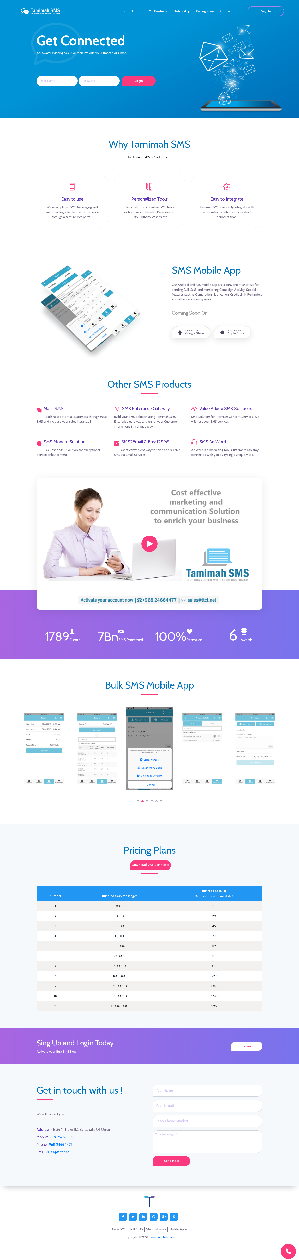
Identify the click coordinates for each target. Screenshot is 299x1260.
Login (247, 1046)
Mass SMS (119, 1229)
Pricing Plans (205, 11)
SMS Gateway (156, 1229)
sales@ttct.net (57, 1152)
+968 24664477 (59, 1144)
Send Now (171, 1161)
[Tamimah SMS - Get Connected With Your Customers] (149, 544)
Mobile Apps (178, 1229)
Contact (226, 11)
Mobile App (181, 11)
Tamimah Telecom (162, 1237)
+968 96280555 (60, 1137)
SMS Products (157, 11)
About (136, 11)
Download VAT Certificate (150, 865)
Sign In (266, 11)
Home (120, 11)
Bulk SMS (136, 1229)
